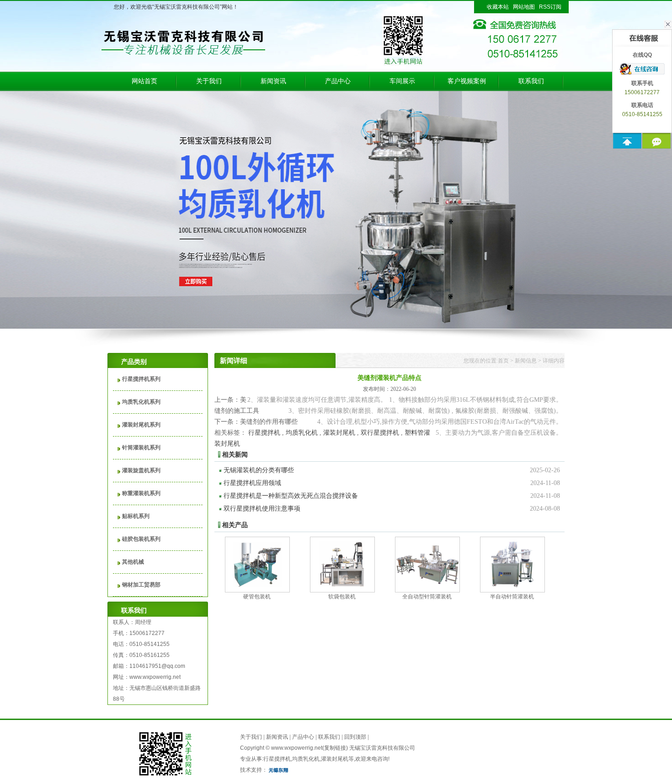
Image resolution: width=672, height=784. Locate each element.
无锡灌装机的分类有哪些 (392, 470)
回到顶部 (355, 737)
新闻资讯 (273, 81)
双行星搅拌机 (380, 432)
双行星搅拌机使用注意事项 (392, 508)
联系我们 (531, 81)
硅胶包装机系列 (141, 539)
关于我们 (209, 81)
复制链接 (335, 748)
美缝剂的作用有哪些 (269, 421)
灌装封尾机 (339, 432)
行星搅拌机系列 (141, 379)
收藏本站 (498, 7)
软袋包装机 (342, 596)
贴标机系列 (135, 516)
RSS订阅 (550, 7)
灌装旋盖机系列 (141, 470)
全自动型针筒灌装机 (427, 596)
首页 (503, 360)
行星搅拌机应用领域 (392, 483)
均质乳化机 (302, 432)
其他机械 (133, 562)
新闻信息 (526, 360)
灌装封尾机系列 (141, 424)
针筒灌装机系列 (141, 447)
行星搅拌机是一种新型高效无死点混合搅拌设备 (392, 495)
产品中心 (338, 81)
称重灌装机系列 (141, 493)
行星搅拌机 (264, 432)
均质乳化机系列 (141, 402)
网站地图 (524, 7)
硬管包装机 (257, 596)
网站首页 (144, 81)
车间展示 (402, 81)
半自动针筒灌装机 (512, 596)
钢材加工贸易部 (141, 584)
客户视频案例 (467, 81)
